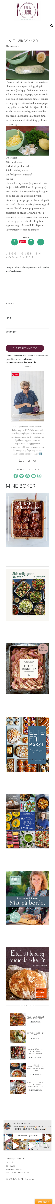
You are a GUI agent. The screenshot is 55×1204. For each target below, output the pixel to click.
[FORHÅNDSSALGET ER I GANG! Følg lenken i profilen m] (8, 1146)
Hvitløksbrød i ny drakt (35, 1034)
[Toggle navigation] (9, 26)
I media (9, 1162)
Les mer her (27, 460)
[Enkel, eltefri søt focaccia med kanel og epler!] (18, 1086)
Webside (11, 332)
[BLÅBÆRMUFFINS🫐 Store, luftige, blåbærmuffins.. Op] (23, 1146)
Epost (10, 318)
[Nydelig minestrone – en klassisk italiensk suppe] (18, 1069)
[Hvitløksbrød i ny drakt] (18, 1035)
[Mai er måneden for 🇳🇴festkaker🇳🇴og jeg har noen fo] (40, 1146)
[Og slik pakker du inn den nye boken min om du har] (8, 1138)
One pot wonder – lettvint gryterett (35, 1017)
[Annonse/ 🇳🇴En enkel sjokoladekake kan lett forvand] (32, 1146)
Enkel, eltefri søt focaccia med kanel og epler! (35, 1084)
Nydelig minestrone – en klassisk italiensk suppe (35, 1067)
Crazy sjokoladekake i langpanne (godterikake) (35, 1050)
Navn (10, 304)
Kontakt (10, 1166)
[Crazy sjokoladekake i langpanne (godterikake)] (18, 1052)
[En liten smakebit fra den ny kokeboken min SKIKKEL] (47, 1138)
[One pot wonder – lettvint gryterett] (18, 1019)
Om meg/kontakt (15, 1158)
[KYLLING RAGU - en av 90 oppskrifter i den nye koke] (16, 1146)
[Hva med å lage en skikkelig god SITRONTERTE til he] (47, 1146)
